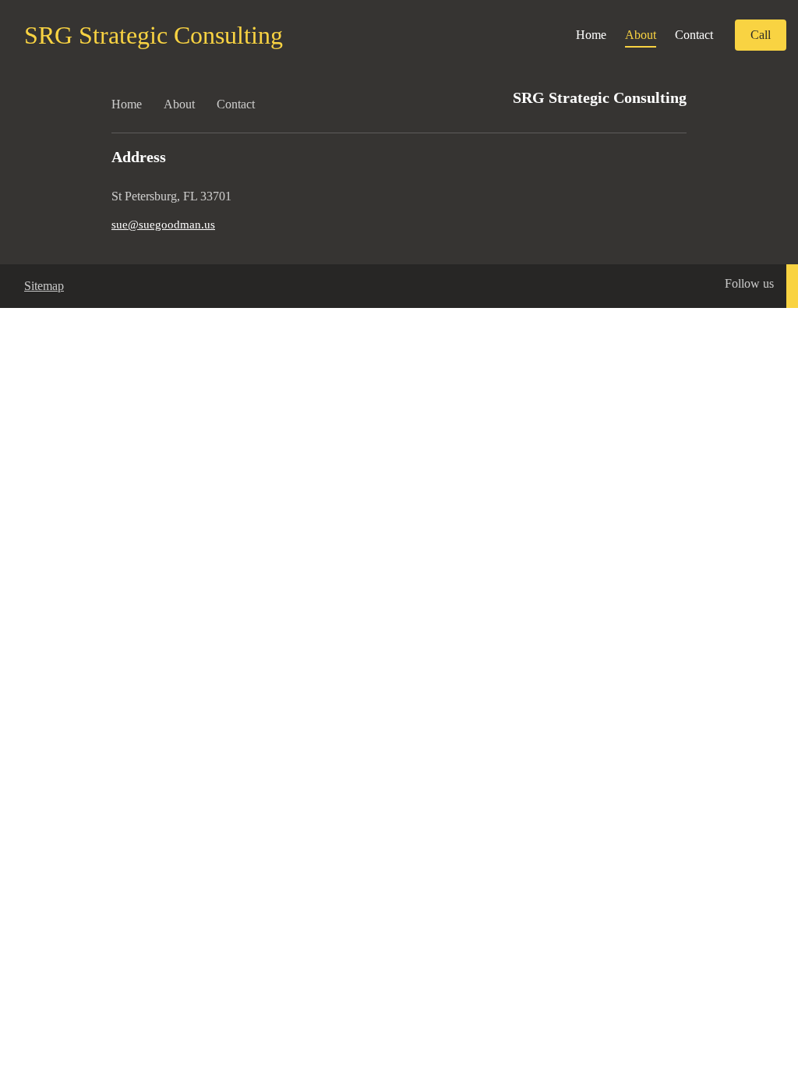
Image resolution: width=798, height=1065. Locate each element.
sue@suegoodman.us (163, 224)
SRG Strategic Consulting (153, 35)
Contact (694, 34)
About (640, 34)
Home (591, 34)
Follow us (749, 283)
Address (138, 156)
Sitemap (44, 285)
